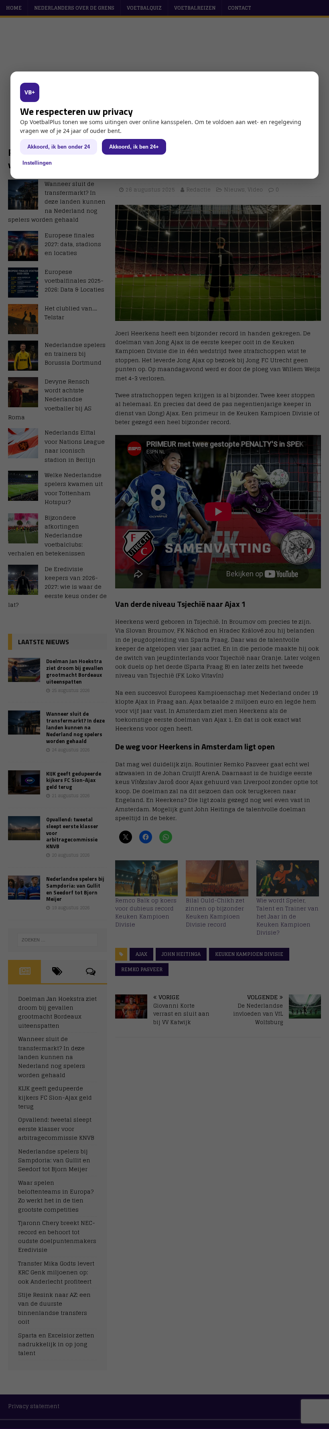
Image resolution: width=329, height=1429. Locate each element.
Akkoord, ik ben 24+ (134, 147)
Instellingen (37, 163)
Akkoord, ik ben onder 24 (58, 147)
